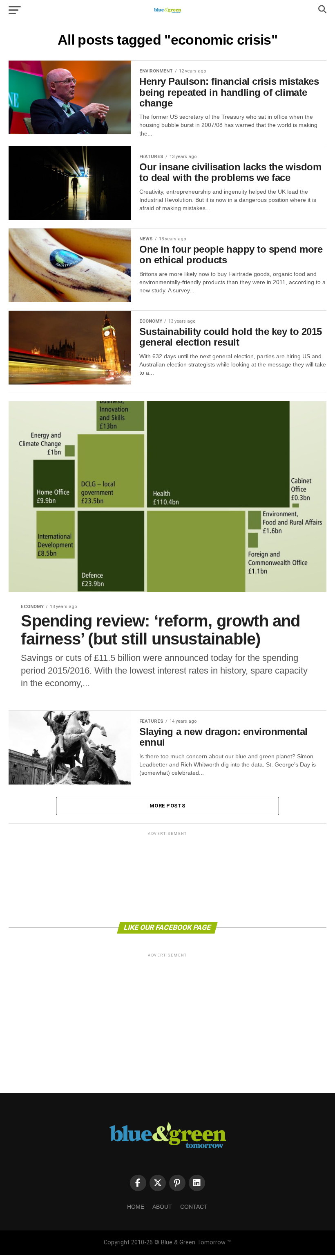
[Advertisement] (167, 876)
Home (135, 1206)
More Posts (167, 806)
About (162, 1206)
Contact (194, 1206)
